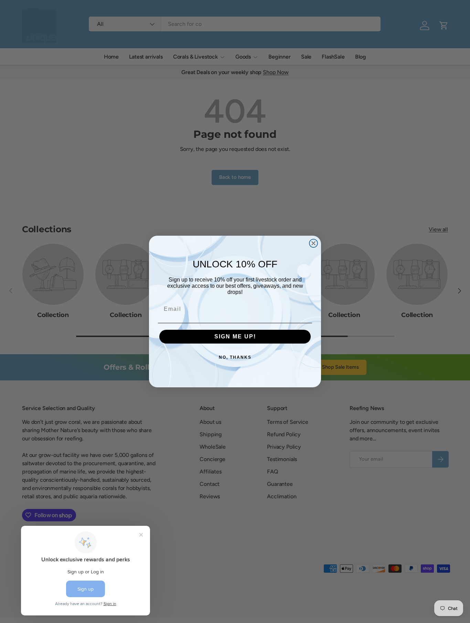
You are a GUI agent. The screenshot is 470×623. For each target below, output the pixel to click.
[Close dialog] (313, 243)
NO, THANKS (235, 357)
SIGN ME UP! (235, 336)
